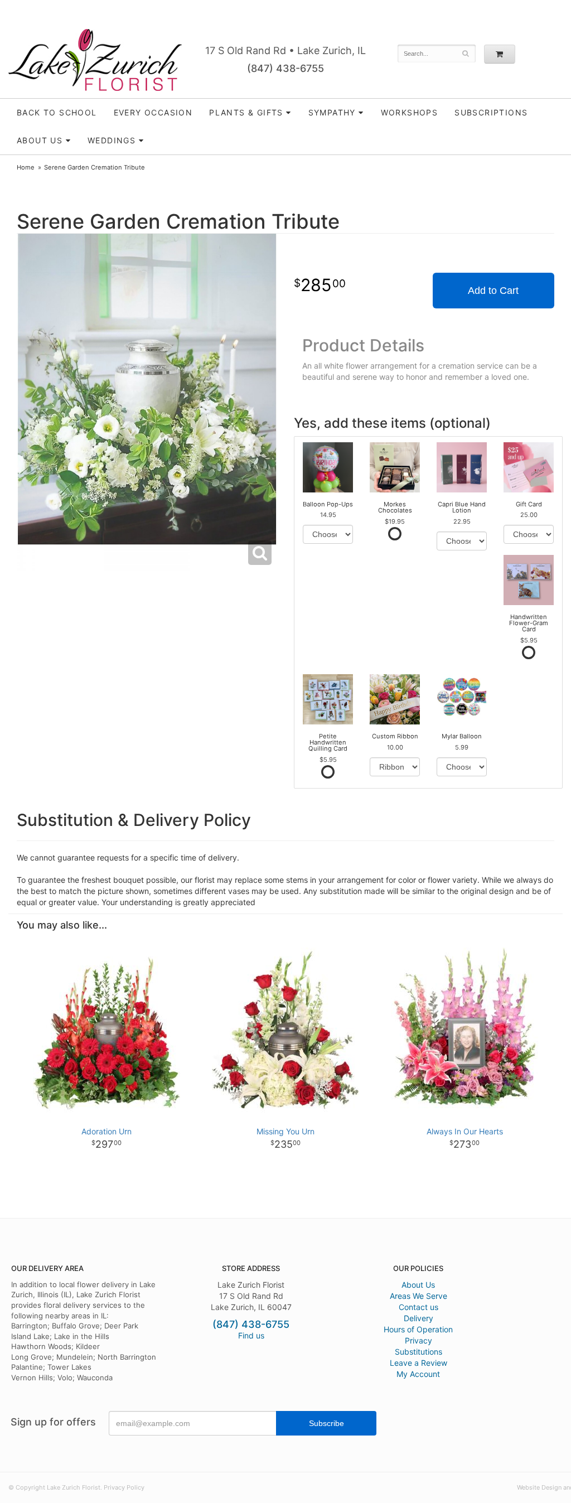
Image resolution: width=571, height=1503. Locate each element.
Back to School (57, 112)
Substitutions (418, 1351)
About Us (418, 1284)
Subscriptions (491, 112)
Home (26, 167)
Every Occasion (153, 112)
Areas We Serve (418, 1296)
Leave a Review (418, 1362)
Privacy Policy (124, 1487)
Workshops (409, 112)
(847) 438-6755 (285, 68)
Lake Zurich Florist (95, 60)
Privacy (418, 1340)
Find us (251, 1335)
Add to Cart (493, 290)
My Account (418, 1374)
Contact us (418, 1307)
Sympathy (332, 112)
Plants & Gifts (246, 112)
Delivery (418, 1318)
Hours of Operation (418, 1329)
